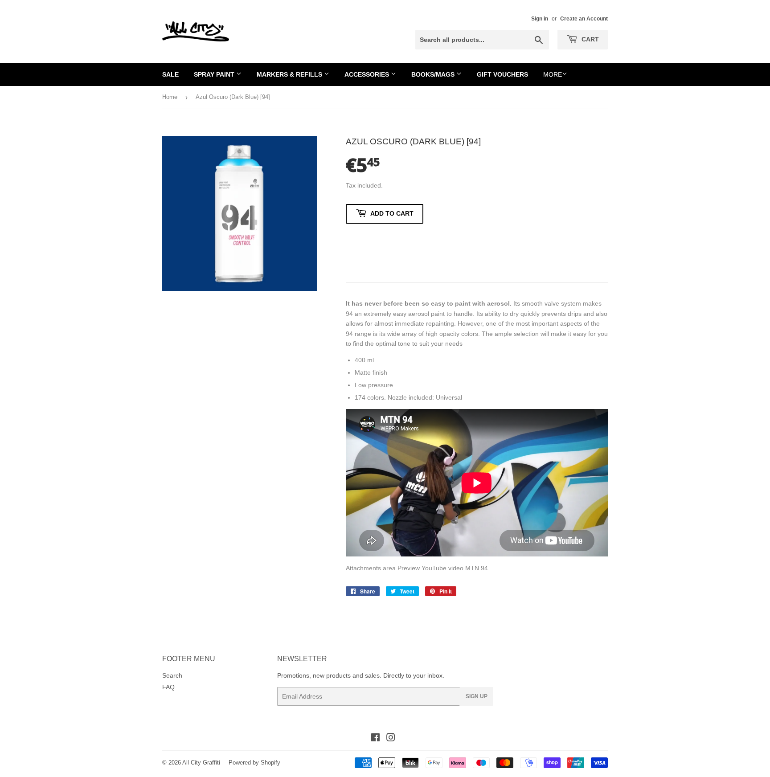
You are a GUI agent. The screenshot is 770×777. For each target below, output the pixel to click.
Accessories (367, 74)
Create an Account (584, 19)
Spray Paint (215, 74)
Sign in (539, 19)
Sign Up (476, 696)
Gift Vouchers (502, 74)
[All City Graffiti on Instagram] (390, 738)
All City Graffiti (201, 762)
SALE (170, 74)
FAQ (168, 687)
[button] (384, 239)
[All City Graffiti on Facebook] (375, 738)
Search (172, 675)
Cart (589, 39)
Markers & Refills (290, 74)
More (552, 74)
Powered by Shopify (254, 762)
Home (169, 97)
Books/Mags (433, 74)
